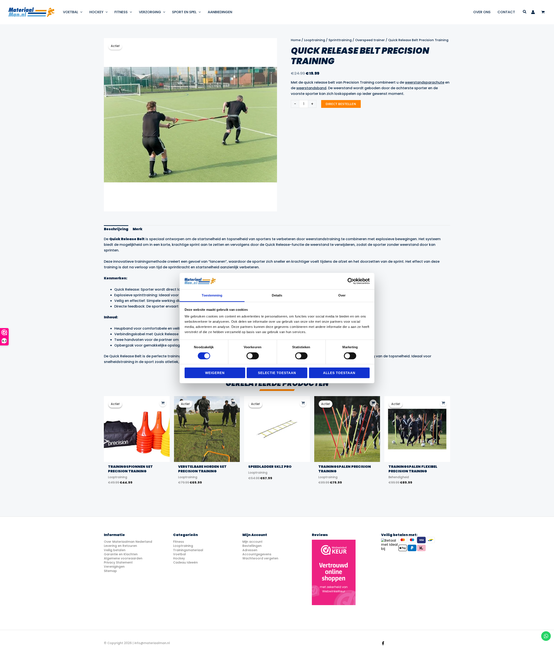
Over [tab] (342, 295)
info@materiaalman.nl (152, 643)
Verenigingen (114, 566)
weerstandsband (311, 88)
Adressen (249, 550)
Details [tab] (277, 295)
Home (296, 40)
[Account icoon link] (533, 12)
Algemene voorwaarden (123, 558)
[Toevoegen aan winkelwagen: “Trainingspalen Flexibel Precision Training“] (443, 403)
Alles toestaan (339, 373)
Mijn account (252, 541)
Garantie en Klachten (121, 554)
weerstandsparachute (424, 82)
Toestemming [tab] (212, 295)
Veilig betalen (115, 550)
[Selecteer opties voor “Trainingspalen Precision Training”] (373, 403)
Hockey (179, 558)
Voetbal (179, 554)
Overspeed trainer (370, 40)
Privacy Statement (118, 562)
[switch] (252, 355)
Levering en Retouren (120, 546)
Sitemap (110, 571)
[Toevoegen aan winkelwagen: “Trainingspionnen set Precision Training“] (162, 403)
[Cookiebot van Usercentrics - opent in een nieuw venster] (351, 281)
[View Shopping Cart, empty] (542, 12)
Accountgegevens (256, 554)
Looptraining (314, 40)
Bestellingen (252, 546)
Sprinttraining (340, 40)
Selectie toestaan (277, 373)
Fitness (178, 541)
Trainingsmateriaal (188, 550)
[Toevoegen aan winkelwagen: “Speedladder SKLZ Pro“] (303, 403)
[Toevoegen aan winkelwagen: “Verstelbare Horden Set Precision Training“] (232, 403)
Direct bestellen (341, 104)
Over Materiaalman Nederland (128, 541)
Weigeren (215, 373)
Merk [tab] (137, 229)
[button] (80, 12)
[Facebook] (383, 643)
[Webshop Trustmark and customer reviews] (334, 572)
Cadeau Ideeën (185, 562)
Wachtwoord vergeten (260, 558)
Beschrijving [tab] (116, 229)
